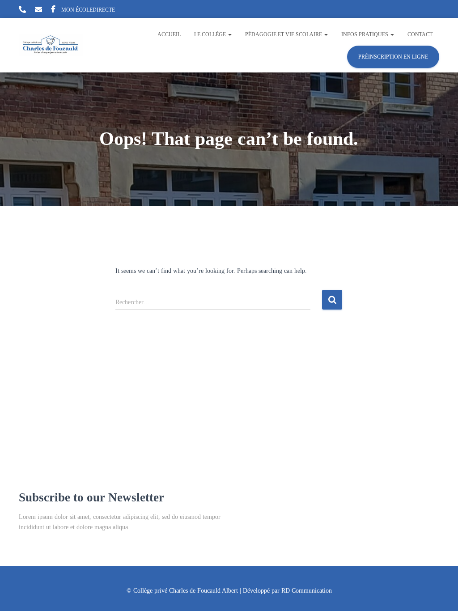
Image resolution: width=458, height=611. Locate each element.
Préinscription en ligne (393, 57)
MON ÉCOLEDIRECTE (88, 10)
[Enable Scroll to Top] (440, 593)
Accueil (169, 34)
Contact (420, 34)
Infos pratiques (365, 34)
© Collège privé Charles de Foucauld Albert (182, 590)
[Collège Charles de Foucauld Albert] (50, 45)
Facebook (53, 10)
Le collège (210, 34)
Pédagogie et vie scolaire (284, 34)
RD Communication (306, 590)
